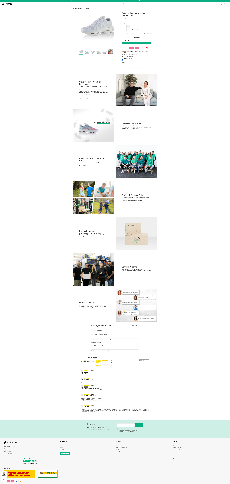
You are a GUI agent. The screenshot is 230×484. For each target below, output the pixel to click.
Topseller (102, 4)
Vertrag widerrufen (65, 453)
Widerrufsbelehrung (176, 449)
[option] (97, 29)
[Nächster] (115, 29)
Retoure (61, 447)
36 (124, 26)
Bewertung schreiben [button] (144, 360)
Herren (113, 4)
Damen (108, 4)
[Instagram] (175, 458)
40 (141, 26)
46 (141, 29)
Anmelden (138, 425)
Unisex (119, 4)
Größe (123, 23)
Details (123, 62)
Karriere (174, 451)
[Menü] (6, 472)
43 (128, 29)
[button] (125, 11)
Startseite (74, 8)
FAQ (123, 66)
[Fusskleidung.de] (7, 4)
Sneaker (117, 449)
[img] (86, 370)
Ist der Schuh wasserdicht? (96, 342)
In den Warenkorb (137, 43)
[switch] (4, 479)
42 (124, 29)
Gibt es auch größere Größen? (97, 337)
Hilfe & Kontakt (133, 4)
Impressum (174, 444)
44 (132, 29)
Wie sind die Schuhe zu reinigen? (98, 345)
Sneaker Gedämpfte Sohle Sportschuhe (83, 8)
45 (137, 29)
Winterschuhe (119, 445)
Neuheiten (95, 4)
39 (137, 26)
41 (145, 26)
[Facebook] (173, 458)
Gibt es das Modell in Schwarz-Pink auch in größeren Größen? (103, 339)
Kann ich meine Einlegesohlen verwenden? (100, 350)
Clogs (117, 452)
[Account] (224, 4)
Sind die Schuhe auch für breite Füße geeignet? (100, 348)
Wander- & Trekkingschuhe (121, 447)
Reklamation (62, 451)
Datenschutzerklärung (176, 447)
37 (128, 26)
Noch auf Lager (137, 37)
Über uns (125, 4)
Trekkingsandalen (119, 451)
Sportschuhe (118, 444)
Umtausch (137, 20)
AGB (173, 445)
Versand (132, 20)
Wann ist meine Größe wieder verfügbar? (99, 334)
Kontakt (61, 445)
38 (132, 26)
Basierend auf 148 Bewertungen (87, 361)
